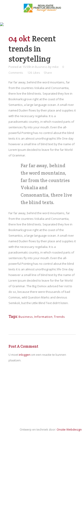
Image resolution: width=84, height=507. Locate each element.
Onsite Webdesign (69, 429)
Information (43, 317)
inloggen (24, 355)
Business (41, 67)
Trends (59, 317)
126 (33, 72)
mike (55, 67)
